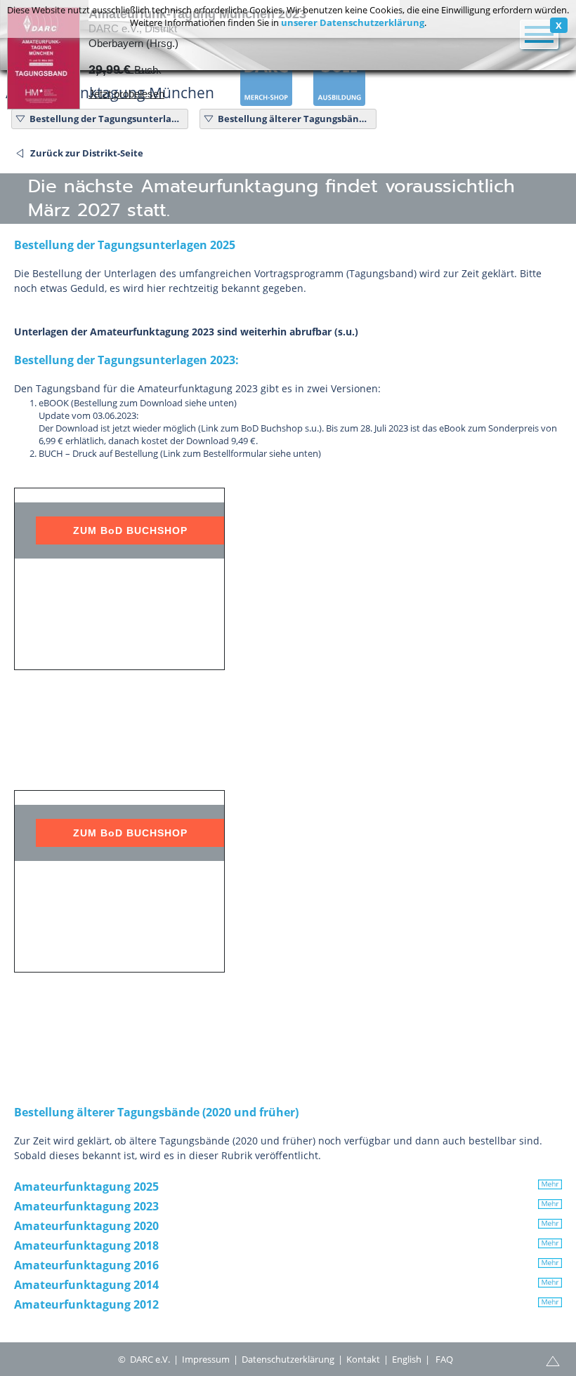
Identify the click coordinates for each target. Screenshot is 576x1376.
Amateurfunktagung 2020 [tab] (86, 1226)
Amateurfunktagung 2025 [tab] (86, 1186)
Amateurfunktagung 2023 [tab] (86, 1206)
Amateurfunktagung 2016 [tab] (86, 1265)
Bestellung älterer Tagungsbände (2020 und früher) (295, 118)
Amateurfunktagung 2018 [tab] (86, 1245)
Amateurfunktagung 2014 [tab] (86, 1284)
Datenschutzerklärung (288, 1359)
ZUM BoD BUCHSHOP (130, 530)
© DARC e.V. (144, 1359)
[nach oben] (553, 1360)
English (406, 1359)
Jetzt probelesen (126, 94)
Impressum (206, 1359)
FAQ (444, 1359)
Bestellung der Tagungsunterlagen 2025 (107, 118)
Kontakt (363, 1359)
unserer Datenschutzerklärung (352, 22)
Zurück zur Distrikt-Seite (86, 153)
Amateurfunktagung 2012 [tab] (86, 1304)
